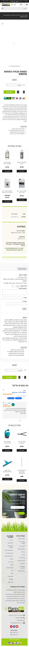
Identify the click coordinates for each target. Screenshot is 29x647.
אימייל (24, 301)
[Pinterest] (11, 626)
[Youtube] (17, 626)
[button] (26, 4)
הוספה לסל (9, 92)
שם (25, 298)
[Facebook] (14, 626)
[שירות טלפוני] (12, 4)
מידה (24, 85)
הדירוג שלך (23, 286)
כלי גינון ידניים (14, 15)
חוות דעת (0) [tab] (22, 269)
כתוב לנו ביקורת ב (11, 398)
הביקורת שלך (22, 288)
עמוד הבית (25, 15)
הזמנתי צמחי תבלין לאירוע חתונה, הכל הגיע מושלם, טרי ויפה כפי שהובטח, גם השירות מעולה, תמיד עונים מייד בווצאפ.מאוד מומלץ (15, 411)
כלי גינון (20, 15)
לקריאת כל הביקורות (18, 398)
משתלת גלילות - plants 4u (19, 392)
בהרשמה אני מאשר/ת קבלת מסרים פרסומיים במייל (14, 510)
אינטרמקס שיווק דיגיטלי (14, 639)
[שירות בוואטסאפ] (15, 4)
